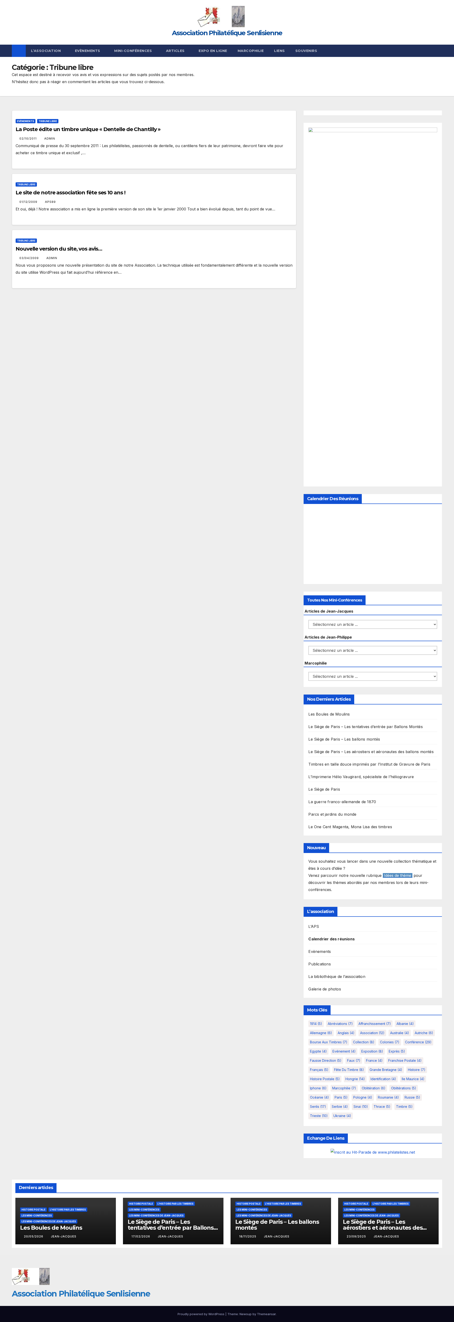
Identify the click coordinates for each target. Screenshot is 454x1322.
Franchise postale (405, 1060)
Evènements (88, 51)
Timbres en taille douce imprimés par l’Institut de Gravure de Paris (369, 764)
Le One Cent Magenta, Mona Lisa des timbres (350, 826)
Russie (412, 1097)
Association (372, 1033)
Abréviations (340, 1024)
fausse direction (325, 1060)
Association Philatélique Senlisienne (227, 33)
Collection (363, 1042)
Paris (341, 1097)
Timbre (404, 1107)
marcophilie (344, 1088)
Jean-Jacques (63, 1236)
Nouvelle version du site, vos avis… (59, 249)
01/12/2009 (28, 202)
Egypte (318, 1051)
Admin (49, 138)
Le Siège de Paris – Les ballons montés (344, 739)
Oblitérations (403, 1088)
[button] (438, 50)
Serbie (340, 1107)
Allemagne (321, 1033)
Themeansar (266, 1314)
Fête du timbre (349, 1070)
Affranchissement (374, 1024)
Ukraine (342, 1116)
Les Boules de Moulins (329, 714)
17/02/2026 (141, 1236)
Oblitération (373, 1088)
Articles (176, 51)
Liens (279, 51)
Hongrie (355, 1079)
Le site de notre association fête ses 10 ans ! (70, 192)
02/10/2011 (28, 138)
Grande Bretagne (386, 1070)
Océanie (319, 1097)
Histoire (416, 1070)
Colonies (389, 1042)
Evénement (344, 1051)
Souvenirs (306, 51)
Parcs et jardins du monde (332, 814)
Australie (399, 1033)
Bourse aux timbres (328, 1042)
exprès (397, 1051)
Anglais (346, 1033)
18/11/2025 (248, 1236)
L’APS (313, 926)
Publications (319, 964)
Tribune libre (48, 121)
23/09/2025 (357, 1236)
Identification (383, 1079)
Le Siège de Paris (324, 789)
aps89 (50, 202)
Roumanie (388, 1097)
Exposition (372, 1051)
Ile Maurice (413, 1079)
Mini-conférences (133, 51)
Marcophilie (251, 51)
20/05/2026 (34, 1236)
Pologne (362, 1097)
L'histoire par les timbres (68, 1209)
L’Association (46, 51)
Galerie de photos (324, 989)
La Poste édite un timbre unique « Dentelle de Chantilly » (88, 129)
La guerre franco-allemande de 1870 (342, 801)
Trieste (319, 1116)
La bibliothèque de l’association (336, 976)
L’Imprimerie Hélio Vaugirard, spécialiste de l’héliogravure (361, 776)
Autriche (424, 1033)
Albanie (405, 1024)
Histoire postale (325, 1079)
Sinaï (361, 1107)
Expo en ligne (213, 51)
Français (319, 1070)
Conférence (418, 1042)
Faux (353, 1060)
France (374, 1060)
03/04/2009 (29, 258)
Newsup (246, 1314)
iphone (318, 1088)
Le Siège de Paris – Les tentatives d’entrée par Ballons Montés (365, 726)
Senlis (318, 1107)
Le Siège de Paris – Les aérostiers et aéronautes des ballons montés (370, 751)
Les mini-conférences (37, 1215)
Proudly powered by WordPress (201, 1314)
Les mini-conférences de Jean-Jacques (49, 1221)
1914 (316, 1024)
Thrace (382, 1107)
